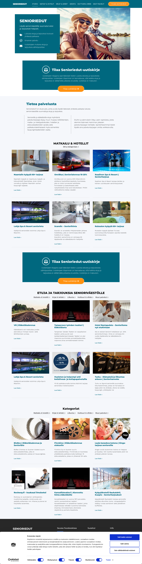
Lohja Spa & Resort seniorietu (28, 226)
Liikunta (73, 4)
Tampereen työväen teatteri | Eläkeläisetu (69, 326)
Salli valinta (124, 544)
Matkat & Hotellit (47, 4)
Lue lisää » (17, 190)
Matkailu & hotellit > (42, 297)
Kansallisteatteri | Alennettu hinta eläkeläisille (68, 493)
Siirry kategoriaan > (71, 147)
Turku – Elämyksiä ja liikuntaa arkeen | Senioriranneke (109, 378)
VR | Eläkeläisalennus (24, 325)
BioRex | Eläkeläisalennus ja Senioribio (28, 444)
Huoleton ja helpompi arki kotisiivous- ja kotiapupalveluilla (70, 378)
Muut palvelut (98, 4)
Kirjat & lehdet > (58, 297)
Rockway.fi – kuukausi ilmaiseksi (30, 492)
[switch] (62, 560)
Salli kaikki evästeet (125, 537)
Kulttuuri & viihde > (85, 297)
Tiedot (108, 560)
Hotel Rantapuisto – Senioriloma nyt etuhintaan (111, 326)
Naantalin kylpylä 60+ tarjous (28, 174)
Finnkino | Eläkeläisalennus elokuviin (68, 444)
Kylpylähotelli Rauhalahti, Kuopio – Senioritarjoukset (108, 493)
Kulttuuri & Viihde (84, 4)
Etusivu (35, 4)
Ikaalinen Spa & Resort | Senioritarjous (107, 175)
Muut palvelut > (101, 297)
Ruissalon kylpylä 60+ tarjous (109, 226)
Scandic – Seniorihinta (65, 226)
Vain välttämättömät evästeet (124, 550)
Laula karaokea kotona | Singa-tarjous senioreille (110, 444)
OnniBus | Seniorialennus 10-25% (70, 174)
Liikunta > (71, 297)
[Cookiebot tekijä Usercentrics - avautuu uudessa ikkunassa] (13, 560)
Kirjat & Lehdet (62, 4)
